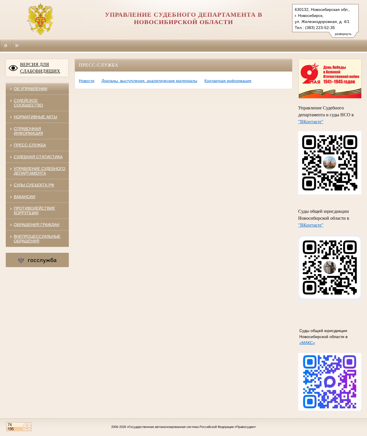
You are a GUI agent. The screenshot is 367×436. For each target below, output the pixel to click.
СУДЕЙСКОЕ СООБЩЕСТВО (28, 102)
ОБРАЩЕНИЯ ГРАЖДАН (36, 224)
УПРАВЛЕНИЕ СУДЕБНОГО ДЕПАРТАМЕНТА (39, 170)
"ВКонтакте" (310, 121)
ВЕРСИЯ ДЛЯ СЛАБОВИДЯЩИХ (40, 68)
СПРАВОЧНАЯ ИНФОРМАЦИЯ (28, 131)
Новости (86, 80)
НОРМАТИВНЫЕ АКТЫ (35, 117)
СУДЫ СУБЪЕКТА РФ (34, 185)
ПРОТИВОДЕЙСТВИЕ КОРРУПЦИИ (34, 210)
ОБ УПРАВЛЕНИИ (30, 88)
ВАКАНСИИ (24, 196)
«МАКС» (307, 342)
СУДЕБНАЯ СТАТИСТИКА (38, 157)
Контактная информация (227, 80)
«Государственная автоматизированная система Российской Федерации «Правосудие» (191, 427)
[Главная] (5, 45)
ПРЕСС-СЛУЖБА (30, 145)
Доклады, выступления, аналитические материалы (149, 80)
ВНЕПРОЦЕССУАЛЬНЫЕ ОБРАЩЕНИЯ (37, 238)
